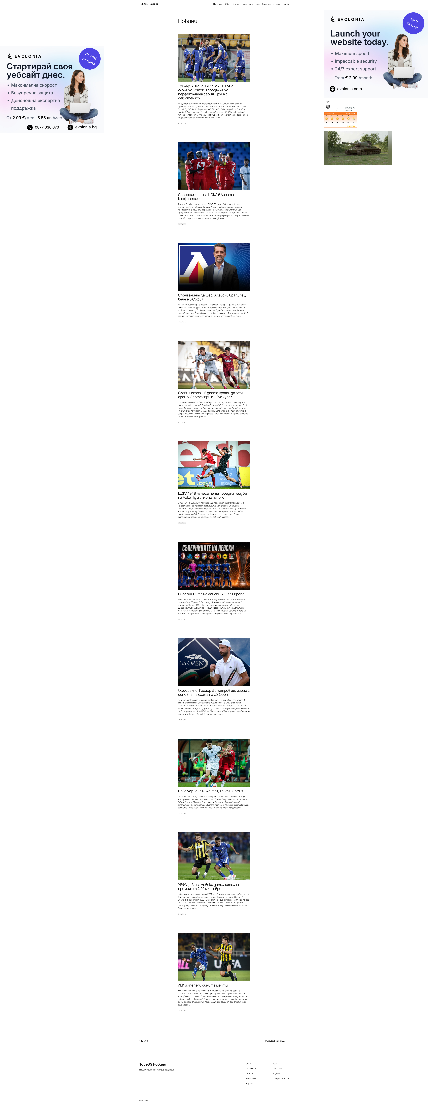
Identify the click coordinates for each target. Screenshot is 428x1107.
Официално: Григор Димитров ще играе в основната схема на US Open (214, 692)
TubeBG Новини (148, 4)
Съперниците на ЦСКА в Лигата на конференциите (208, 197)
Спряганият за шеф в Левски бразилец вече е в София (212, 297)
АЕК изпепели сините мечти (203, 985)
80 (146, 1040)
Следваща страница (277, 1040)
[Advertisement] (52, 27)
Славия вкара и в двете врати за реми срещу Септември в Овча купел (211, 395)
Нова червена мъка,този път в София (210, 791)
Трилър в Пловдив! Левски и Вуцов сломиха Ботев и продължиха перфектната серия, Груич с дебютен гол (207, 92)
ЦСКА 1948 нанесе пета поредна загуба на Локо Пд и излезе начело (212, 495)
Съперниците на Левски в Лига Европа (211, 594)
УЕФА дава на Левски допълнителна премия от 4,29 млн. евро (208, 887)
